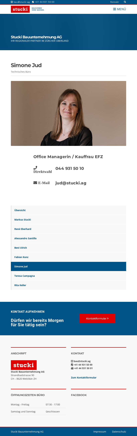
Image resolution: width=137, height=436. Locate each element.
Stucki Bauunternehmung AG (27, 431)
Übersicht (20, 210)
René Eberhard (22, 229)
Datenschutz (119, 431)
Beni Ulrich (20, 247)
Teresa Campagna (24, 275)
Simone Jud (21, 266)
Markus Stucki (22, 219)
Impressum (99, 431)
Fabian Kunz (21, 257)
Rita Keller (20, 285)
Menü (121, 9)
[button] (97, 318)
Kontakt (114, 2)
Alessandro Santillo (25, 238)
